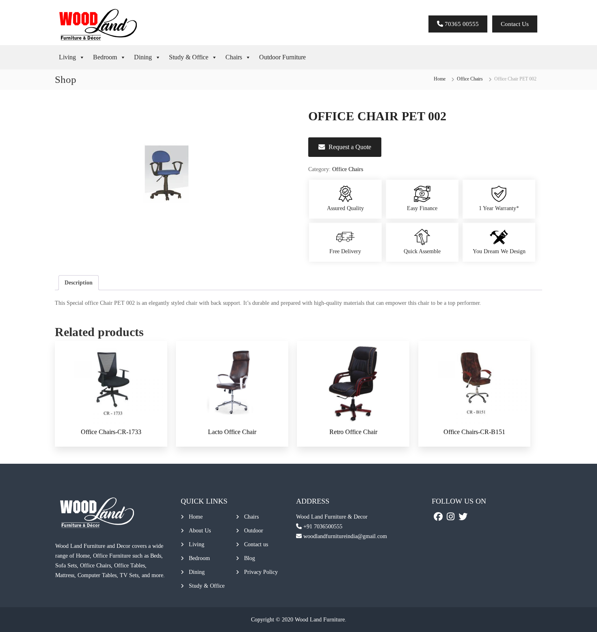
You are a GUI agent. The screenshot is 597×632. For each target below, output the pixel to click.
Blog (249, 558)
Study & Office (188, 57)
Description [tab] (79, 283)
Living (67, 57)
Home (440, 79)
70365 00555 (461, 24)
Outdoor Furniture (282, 57)
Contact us (256, 544)
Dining (143, 57)
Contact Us (515, 24)
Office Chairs (470, 79)
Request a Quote (350, 146)
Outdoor (253, 531)
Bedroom (105, 57)
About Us (200, 531)
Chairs (233, 57)
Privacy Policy (261, 572)
